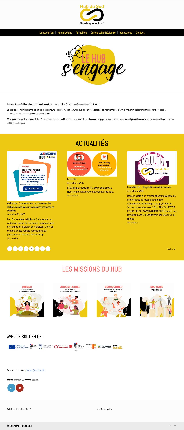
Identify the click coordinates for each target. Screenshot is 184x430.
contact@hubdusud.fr (35, 370)
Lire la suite (12, 238)
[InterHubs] (92, 164)
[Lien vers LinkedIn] (11, 388)
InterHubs (71, 179)
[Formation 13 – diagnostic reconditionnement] (152, 168)
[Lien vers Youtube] (20, 388)
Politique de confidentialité (19, 409)
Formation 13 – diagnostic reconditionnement (149, 187)
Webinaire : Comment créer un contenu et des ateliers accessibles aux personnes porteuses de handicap (30, 207)
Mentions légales (104, 409)
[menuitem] (46, 32)
